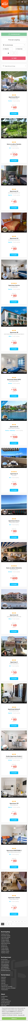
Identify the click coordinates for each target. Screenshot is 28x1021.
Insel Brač (3, 980)
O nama (3, 998)
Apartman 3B (14, 332)
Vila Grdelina (14, 287)
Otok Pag (3, 983)
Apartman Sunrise (14, 285)
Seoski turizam (4, 946)
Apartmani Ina (14, 805)
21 (11, 924)
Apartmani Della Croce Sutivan (14, 758)
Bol (10, 148)
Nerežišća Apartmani (5, 970)
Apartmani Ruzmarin (14, 428)
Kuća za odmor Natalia (14, 144)
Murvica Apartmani (5, 968)
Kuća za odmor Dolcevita (14, 568)
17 (25, 921)
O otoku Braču (4, 996)
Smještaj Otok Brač (5, 934)
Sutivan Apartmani (5, 962)
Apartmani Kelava (14, 711)
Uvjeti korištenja (4, 999)
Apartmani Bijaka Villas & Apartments (14, 334)
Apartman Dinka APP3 (14, 379)
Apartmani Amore (14, 522)
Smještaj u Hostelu (5, 951)
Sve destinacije (9, 45)
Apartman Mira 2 (14, 97)
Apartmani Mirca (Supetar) (14, 616)
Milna (10, 336)
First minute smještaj (5, 935)
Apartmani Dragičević (14, 240)
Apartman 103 (14, 803)
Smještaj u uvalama (5, 942)
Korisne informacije (5, 1002)
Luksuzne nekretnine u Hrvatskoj (8, 988)
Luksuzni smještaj (5, 938)
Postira (10, 101)
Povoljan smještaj (5, 940)
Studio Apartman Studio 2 (14, 756)
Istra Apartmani (4, 985)
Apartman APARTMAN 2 (14, 850)
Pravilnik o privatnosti (6, 1001)
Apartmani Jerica (14, 663)
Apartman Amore (14, 521)
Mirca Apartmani (4, 967)
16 (21, 921)
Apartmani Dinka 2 (14, 381)
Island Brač (3, 977)
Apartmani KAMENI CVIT (14, 193)
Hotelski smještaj (5, 949)
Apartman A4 (14, 238)
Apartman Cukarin (14, 897)
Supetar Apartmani (5, 961)
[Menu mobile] (25, 2)
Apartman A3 (14, 427)
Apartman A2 (14, 191)
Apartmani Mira (14, 98)
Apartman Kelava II (14, 709)
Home (2, 28)
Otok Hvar (3, 982)
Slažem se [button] (14, 1018)
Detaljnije (14, 113)
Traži (14, 58)
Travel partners (4, 989)
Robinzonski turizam (5, 943)
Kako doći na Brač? (5, 1004)
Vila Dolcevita (14, 569)
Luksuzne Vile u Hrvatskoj (6, 986)
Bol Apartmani (4, 959)
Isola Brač (3, 978)
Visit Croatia (3, 1005)
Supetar (10, 195)
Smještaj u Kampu (5, 952)
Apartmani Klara (14, 899)
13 (12, 921)
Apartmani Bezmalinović (14, 852)
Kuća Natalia (14, 145)
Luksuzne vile (4, 945)
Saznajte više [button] (21, 1015)
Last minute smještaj (5, 937)
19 (5, 924)
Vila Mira (14, 475)
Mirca (10, 619)
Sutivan (10, 383)
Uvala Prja (12, 430)
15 (18, 921)
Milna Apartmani (4, 964)
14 (15, 921)
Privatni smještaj (4, 948)
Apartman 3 (14, 662)
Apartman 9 (14, 474)
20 (8, 924)
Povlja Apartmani (5, 965)
